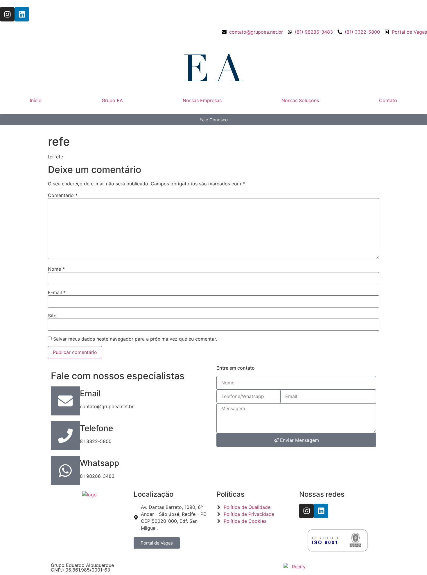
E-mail (57, 292)
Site (52, 315)
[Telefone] (65, 435)
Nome (56, 269)
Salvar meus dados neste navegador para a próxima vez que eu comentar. (135, 339)
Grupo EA (112, 100)
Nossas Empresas (202, 100)
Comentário (63, 195)
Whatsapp (99, 463)
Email (90, 393)
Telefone (96, 428)
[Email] (65, 400)
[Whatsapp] (65, 470)
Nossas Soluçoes (300, 100)
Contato (388, 100)
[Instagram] (7, 14)
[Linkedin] (22, 14)
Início (36, 100)
